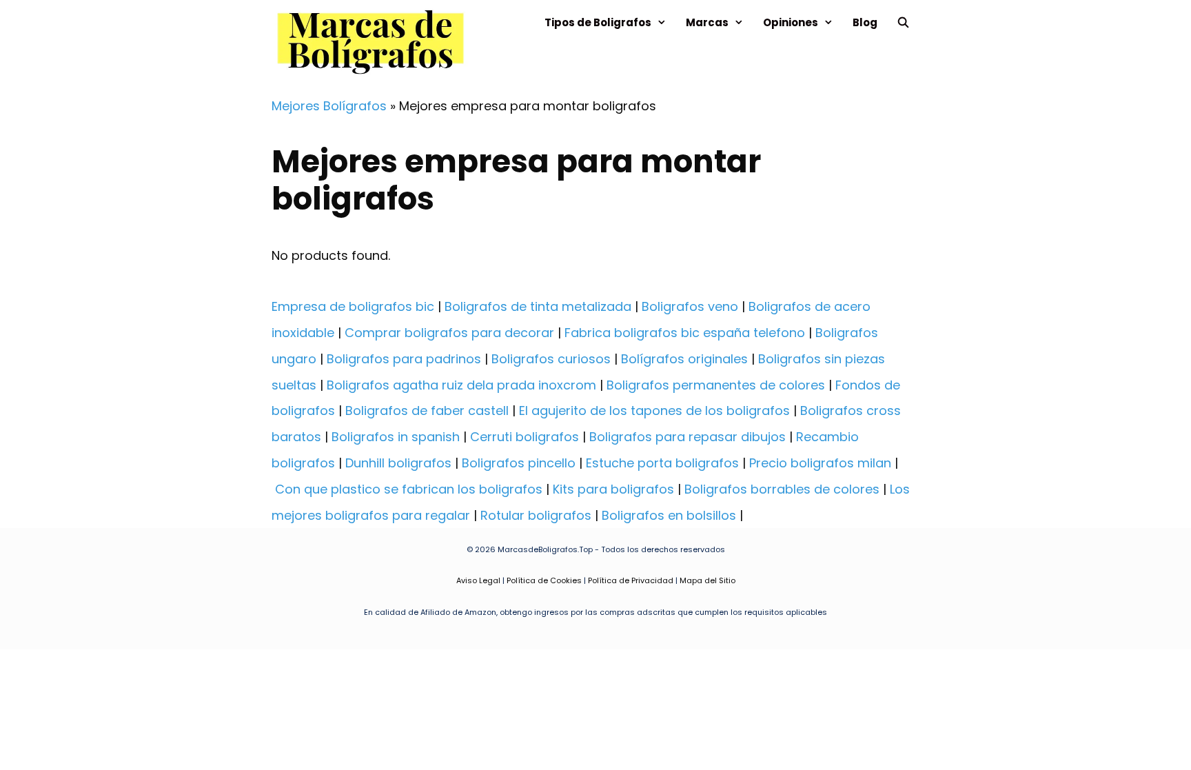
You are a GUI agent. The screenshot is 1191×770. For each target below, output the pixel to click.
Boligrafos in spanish (396, 436)
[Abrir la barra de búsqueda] (903, 22)
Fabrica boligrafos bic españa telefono (684, 332)
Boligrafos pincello (519, 463)
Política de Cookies (544, 580)
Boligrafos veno (690, 306)
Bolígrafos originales (684, 358)
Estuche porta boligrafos (662, 463)
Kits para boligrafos (613, 489)
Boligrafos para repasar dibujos (687, 436)
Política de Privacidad (630, 580)
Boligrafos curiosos (551, 358)
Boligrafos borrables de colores (781, 489)
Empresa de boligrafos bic (353, 306)
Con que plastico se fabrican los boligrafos (408, 489)
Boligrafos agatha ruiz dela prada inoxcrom (461, 385)
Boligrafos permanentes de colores (716, 385)
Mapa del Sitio (707, 580)
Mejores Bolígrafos (329, 105)
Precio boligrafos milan (820, 463)
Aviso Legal (478, 580)
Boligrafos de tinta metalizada (538, 306)
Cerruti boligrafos (524, 436)
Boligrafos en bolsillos (669, 515)
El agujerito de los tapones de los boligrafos (654, 410)
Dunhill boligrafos (398, 463)
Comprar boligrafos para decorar (449, 332)
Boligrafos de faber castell (427, 410)
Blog (865, 22)
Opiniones (790, 22)
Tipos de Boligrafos (597, 22)
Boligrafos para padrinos (404, 358)
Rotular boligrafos (535, 515)
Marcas (707, 22)
